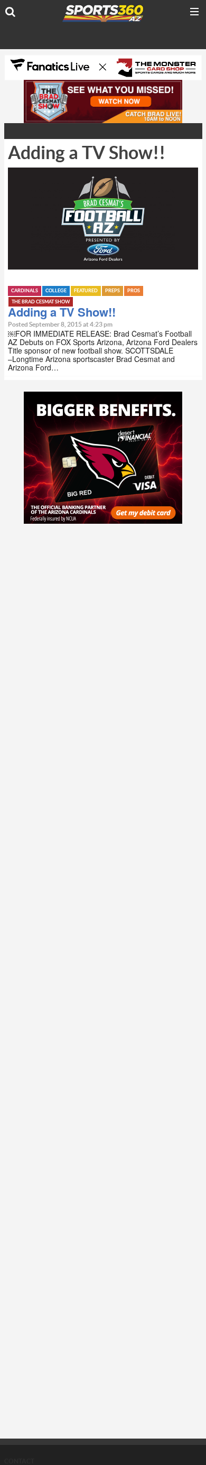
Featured (86, 291)
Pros (133, 291)
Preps (112, 291)
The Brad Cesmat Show (41, 302)
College (56, 291)
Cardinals (24, 291)
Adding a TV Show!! (62, 311)
